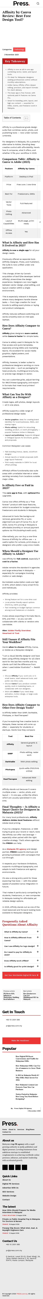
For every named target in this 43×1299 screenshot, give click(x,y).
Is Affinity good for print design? (19, 966)
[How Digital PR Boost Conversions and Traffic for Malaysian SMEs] (8, 1058)
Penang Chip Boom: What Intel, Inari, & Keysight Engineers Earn (19, 1229)
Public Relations (8, 1215)
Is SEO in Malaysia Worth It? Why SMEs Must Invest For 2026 (27, 1077)
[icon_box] (11, 1020)
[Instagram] (11, 1167)
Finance (5, 1224)
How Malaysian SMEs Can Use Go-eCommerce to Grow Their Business (28, 1068)
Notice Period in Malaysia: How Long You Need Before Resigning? (27, 1096)
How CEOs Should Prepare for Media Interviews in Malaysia (18, 1211)
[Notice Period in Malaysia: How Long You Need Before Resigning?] (8, 1096)
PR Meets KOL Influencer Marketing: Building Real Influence (11, 996)
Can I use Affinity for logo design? (19, 946)
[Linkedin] (12, 983)
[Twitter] (23, 983)
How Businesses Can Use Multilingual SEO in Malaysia (30, 996)
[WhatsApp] (34, 983)
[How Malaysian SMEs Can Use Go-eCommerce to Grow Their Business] (8, 1068)
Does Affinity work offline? (16, 961)
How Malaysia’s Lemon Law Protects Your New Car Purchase (27, 1087)
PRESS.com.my (21, 1294)
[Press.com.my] (21, 3)
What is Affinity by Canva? (16, 932)
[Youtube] (24, 1167)
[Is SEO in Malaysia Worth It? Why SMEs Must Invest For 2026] (8, 1077)
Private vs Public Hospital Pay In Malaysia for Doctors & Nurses (21, 1220)
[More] (39, 983)
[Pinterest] (28, 983)
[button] (21, 931)
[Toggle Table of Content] (24, 118)
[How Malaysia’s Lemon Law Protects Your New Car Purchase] (8, 1087)
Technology (19, 49)
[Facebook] (17, 983)
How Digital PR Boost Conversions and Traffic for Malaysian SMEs (27, 1058)
